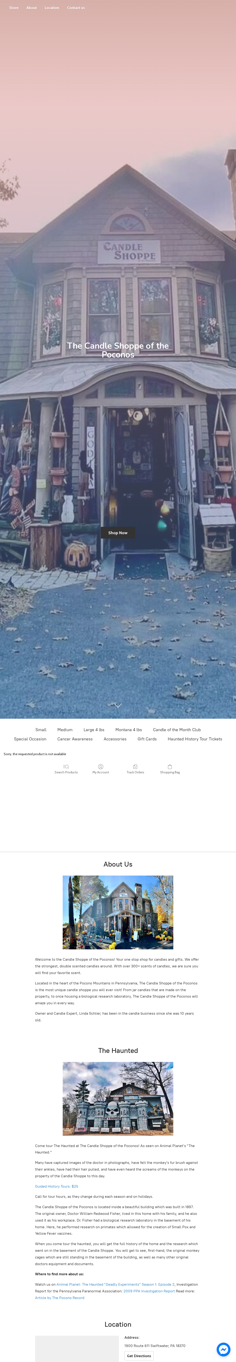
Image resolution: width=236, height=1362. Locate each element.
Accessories (115, 739)
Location (52, 8)
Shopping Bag (170, 772)
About (31, 8)
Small (40, 729)
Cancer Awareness (75, 739)
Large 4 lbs (94, 729)
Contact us (76, 8)
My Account (100, 772)
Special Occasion (30, 739)
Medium (65, 729)
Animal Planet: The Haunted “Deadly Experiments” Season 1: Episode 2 (115, 1284)
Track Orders (135, 772)
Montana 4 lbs (128, 729)
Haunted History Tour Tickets (195, 739)
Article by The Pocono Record (59, 1298)
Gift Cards (147, 739)
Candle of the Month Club (177, 729)
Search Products (66, 772)
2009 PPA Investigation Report (149, 1291)
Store (13, 8)
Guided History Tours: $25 (56, 1186)
